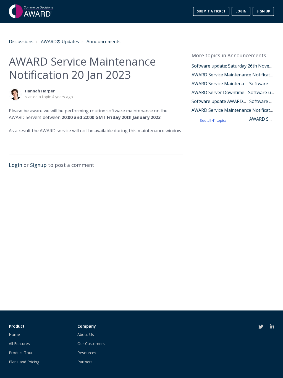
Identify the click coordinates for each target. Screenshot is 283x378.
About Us (85, 334)
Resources (86, 352)
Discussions (21, 41)
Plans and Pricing (24, 361)
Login (15, 165)
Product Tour (21, 352)
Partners (85, 361)
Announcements (103, 41)
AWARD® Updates (60, 41)
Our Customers (91, 343)
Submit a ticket (211, 11)
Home (14, 334)
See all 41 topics (213, 120)
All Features (19, 343)
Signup (38, 165)
